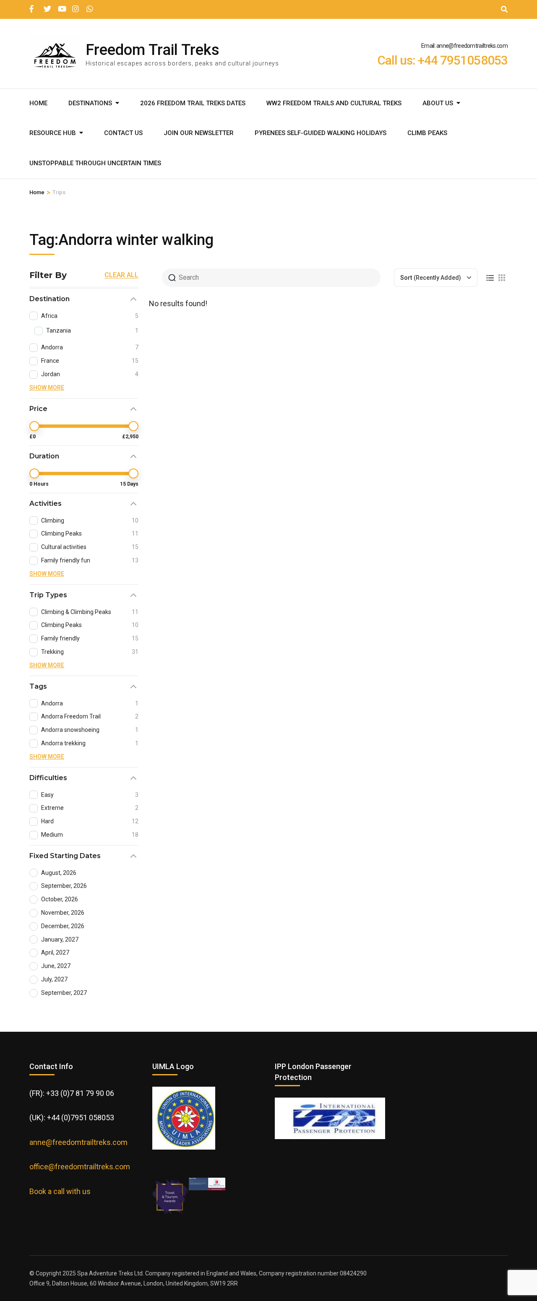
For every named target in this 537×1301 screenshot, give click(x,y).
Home (38, 103)
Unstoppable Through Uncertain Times (95, 163)
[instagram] (75, 5)
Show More (46, 387)
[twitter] (47, 5)
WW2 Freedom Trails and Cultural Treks (333, 103)
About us (437, 103)
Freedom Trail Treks (152, 50)
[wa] (89, 5)
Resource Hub (52, 133)
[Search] (504, 9)
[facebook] (32, 5)
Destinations (90, 103)
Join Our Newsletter (199, 133)
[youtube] (61, 5)
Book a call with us (60, 1191)
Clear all (121, 275)
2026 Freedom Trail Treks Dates (192, 103)
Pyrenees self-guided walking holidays (320, 133)
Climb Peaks (427, 133)
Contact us (123, 133)
